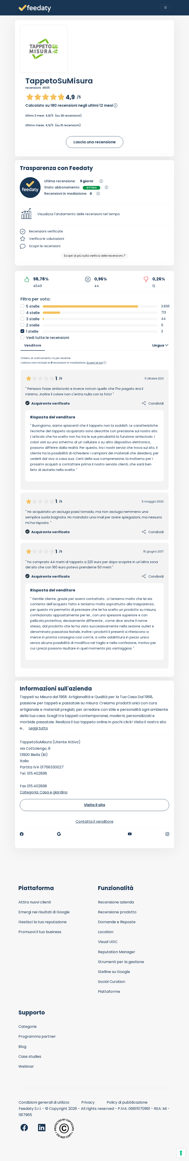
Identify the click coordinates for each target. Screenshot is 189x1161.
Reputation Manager (116, 952)
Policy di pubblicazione (127, 1102)
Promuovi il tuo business (39, 932)
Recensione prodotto (117, 912)
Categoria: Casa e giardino (44, 792)
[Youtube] (130, 834)
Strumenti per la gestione (121, 961)
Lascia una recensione (95, 142)
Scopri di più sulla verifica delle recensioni (93, 256)
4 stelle (33, 312)
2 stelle (32, 325)
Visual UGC (108, 941)
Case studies (29, 1056)
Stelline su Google (114, 971)
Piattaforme (109, 991)
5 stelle (32, 306)
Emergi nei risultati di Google (44, 912)
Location (105, 932)
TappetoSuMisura (59, 81)
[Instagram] (167, 834)
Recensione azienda (116, 902)
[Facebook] (22, 834)
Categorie (27, 1026)
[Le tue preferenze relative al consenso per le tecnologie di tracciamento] (181, 1153)
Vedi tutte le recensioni (47, 337)
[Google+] (59, 834)
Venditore (32, 345)
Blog (22, 1046)
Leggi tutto (38, 728)
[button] (94, 214)
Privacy (88, 1102)
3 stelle (32, 319)
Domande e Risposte (117, 922)
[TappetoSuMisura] (44, 49)
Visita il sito (94, 805)
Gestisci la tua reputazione (42, 922)
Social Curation (111, 981)
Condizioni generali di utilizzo (44, 1102)
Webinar (26, 1066)
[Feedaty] (35, 9)
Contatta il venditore (94, 821)
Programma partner (37, 1036)
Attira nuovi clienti (34, 902)
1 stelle (32, 331)
